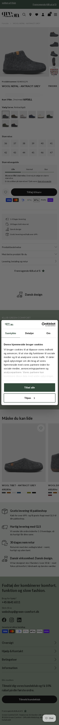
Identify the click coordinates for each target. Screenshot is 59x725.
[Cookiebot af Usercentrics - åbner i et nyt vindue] (42, 324)
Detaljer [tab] (29, 333)
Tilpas (27, 397)
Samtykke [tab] (10, 333)
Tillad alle (29, 387)
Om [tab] (48, 333)
